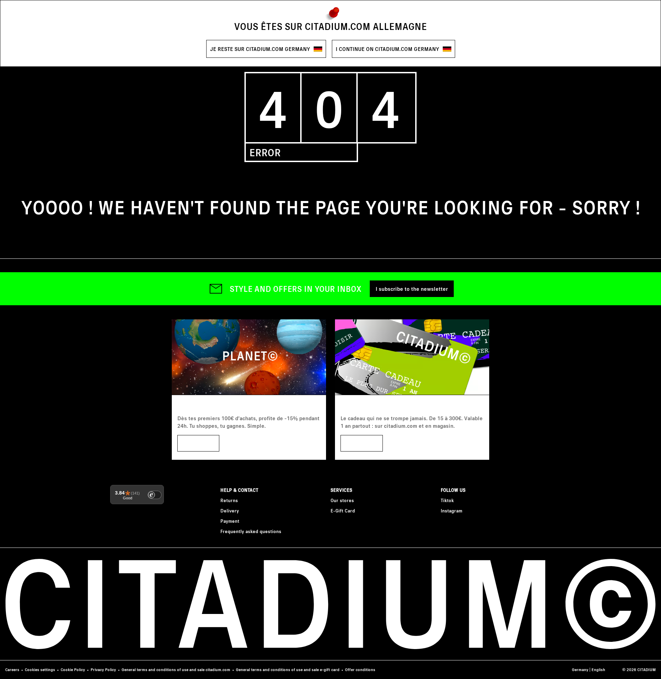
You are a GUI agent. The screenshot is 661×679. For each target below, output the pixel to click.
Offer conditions (360, 669)
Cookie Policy (73, 669)
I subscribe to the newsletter (412, 288)
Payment (229, 521)
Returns (229, 500)
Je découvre (361, 443)
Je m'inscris (198, 443)
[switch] (154, 495)
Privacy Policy (103, 669)
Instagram (451, 510)
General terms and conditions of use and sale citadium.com (176, 669)
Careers (12, 669)
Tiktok (447, 500)
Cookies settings (40, 669)
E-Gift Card (342, 510)
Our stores (342, 500)
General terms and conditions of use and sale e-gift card (287, 669)
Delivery (229, 510)
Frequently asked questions (250, 531)
